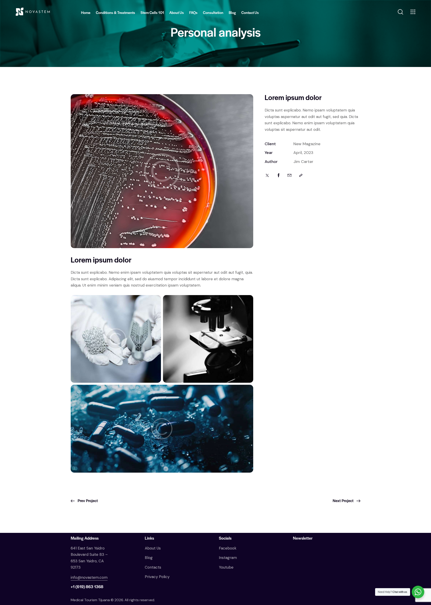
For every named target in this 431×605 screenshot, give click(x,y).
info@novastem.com (89, 577)
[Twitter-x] (267, 175)
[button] (300, 175)
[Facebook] (279, 175)
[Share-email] (289, 175)
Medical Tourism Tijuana (90, 600)
